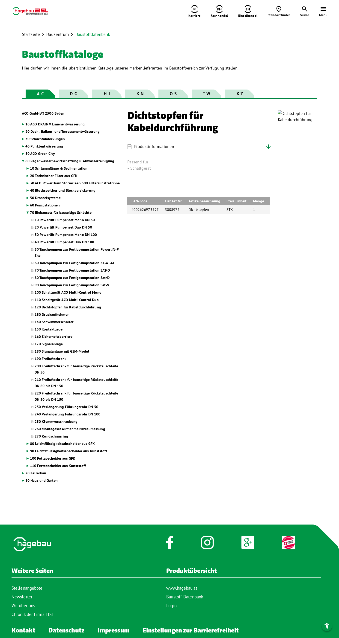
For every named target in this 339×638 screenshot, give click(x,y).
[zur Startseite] (30, 12)
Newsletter (22, 597)
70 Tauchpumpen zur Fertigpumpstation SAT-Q (72, 270)
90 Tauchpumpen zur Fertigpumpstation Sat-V (72, 285)
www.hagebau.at (181, 588)
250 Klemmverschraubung (56, 421)
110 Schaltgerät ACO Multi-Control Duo (67, 299)
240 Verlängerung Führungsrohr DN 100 (68, 414)
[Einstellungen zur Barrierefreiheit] (327, 626)
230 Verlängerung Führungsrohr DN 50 (66, 406)
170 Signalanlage (49, 344)
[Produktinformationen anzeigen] (222, 173)
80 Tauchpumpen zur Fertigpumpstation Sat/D (72, 277)
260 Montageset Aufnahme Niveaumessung (70, 428)
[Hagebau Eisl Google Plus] (247, 545)
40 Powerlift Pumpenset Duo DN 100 (64, 242)
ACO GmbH (43, 113)
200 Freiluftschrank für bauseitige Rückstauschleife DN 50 (76, 369)
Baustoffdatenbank (92, 34)
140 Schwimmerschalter (54, 321)
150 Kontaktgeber (49, 329)
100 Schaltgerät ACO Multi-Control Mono (68, 292)
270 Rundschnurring (51, 436)
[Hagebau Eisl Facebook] (169, 545)
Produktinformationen (154, 146)
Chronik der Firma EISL (33, 614)
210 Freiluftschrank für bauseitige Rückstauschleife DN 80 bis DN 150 (76, 382)
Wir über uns (23, 605)
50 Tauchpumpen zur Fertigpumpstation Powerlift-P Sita (77, 252)
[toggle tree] (71, 124)
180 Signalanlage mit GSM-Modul (62, 351)
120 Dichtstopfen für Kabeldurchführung (68, 307)
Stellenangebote (27, 588)
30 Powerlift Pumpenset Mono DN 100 (66, 234)
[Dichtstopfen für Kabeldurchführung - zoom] (297, 116)
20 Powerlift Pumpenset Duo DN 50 (63, 227)
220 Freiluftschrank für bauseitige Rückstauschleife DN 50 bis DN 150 (76, 396)
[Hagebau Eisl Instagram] (207, 545)
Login (171, 605)
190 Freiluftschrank (50, 358)
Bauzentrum (57, 34)
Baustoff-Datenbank (184, 597)
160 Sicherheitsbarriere (53, 336)
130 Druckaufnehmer (52, 314)
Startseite (31, 34)
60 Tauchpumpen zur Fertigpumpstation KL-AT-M (74, 263)
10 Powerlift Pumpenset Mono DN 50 (65, 220)
